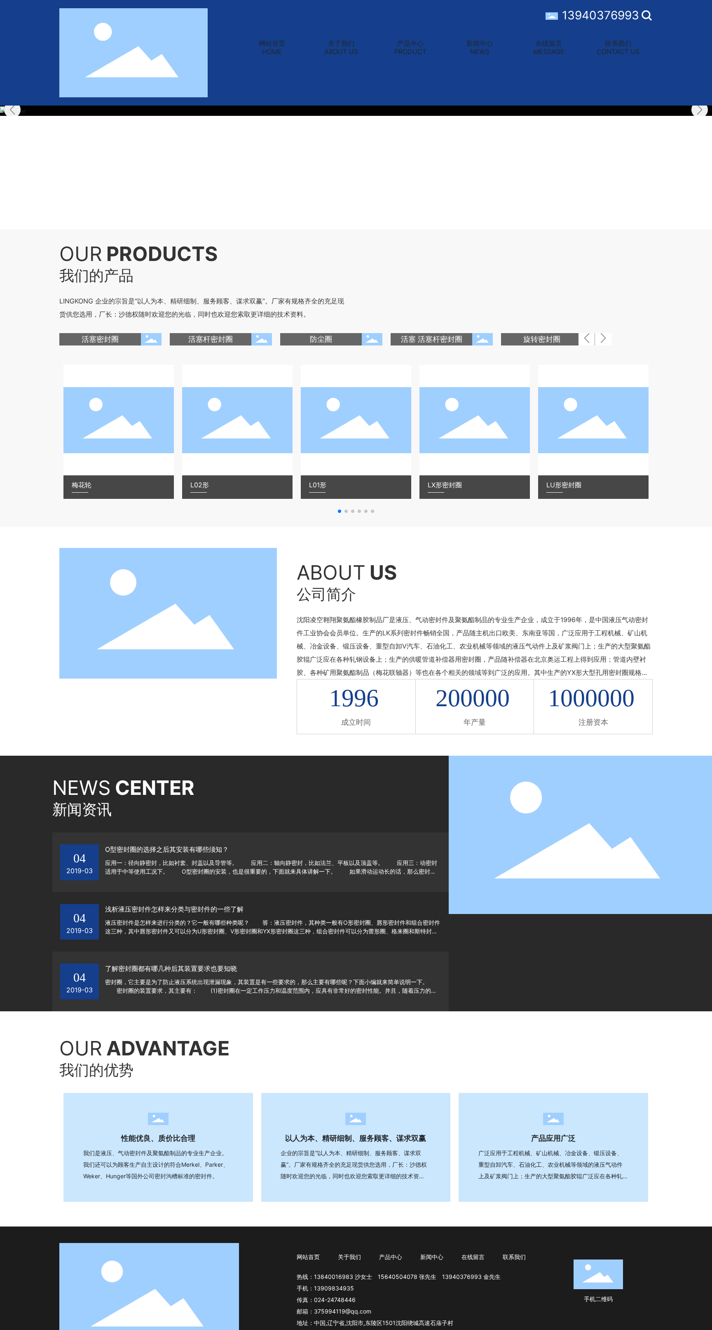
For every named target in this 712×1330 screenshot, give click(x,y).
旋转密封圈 (541, 339)
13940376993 (600, 15)
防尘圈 (321, 339)
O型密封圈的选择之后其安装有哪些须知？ (167, 849)
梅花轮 (81, 485)
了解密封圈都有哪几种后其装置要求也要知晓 (171, 968)
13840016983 (333, 1276)
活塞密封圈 (100, 339)
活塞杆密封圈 (210, 339)
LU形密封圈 (563, 485)
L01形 (317, 485)
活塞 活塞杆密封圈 (431, 339)
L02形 (199, 485)
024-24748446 (335, 1299)
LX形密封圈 (445, 485)
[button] (699, 109)
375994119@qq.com (342, 1311)
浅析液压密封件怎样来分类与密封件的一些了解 (174, 909)
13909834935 (334, 1288)
